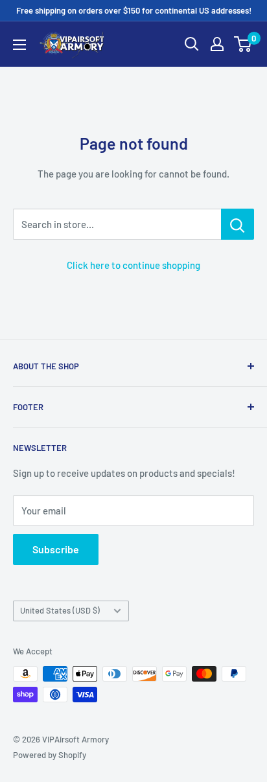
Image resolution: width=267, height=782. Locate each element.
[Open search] (192, 44)
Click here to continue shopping (133, 265)
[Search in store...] (237, 224)
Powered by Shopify (49, 755)
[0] (243, 44)
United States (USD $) (60, 610)
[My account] (217, 44)
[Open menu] (19, 45)
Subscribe (55, 549)
